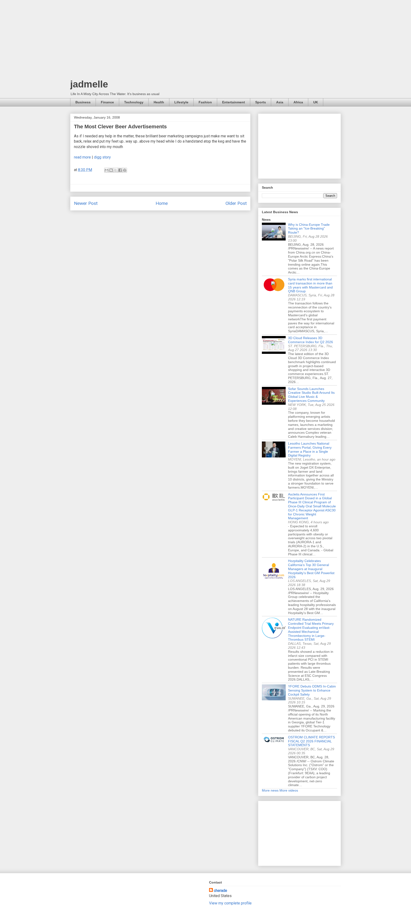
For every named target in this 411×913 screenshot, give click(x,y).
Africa (298, 102)
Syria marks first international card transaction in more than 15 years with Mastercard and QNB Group (310, 285)
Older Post (236, 203)
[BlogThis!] (111, 170)
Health (159, 102)
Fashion (205, 102)
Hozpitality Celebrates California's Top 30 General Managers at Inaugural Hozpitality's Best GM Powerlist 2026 (311, 569)
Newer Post (86, 203)
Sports (260, 102)
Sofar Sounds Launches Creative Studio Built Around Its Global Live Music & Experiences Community (311, 395)
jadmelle (89, 84)
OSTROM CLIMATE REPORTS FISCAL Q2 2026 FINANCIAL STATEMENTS (311, 741)
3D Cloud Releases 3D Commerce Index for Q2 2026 (310, 340)
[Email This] (106, 170)
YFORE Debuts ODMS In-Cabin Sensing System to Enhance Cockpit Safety (312, 690)
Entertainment (233, 102)
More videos (288, 790)
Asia (279, 102)
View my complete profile (230, 903)
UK (315, 102)
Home (162, 203)
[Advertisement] (205, 40)
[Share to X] (115, 170)
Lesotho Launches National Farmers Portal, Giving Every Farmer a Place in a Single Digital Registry (310, 449)
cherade (220, 890)
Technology (133, 102)
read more (82, 157)
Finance (107, 102)
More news (270, 790)
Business (83, 102)
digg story (102, 157)
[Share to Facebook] (120, 170)
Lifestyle (181, 102)
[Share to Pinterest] (124, 170)
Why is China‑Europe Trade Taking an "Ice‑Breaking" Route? (309, 229)
